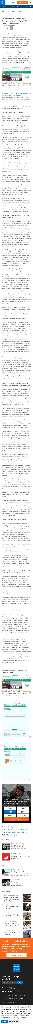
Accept (4, 1021)
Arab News (9, 362)
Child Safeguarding (12, 998)
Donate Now (22, 2)
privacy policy (7, 1015)
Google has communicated (9, 422)
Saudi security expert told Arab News (21, 311)
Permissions (27, 996)
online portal (13, 101)
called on (17, 649)
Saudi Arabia (23, 829)
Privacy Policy (19, 996)
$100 (23, 808)
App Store (24, 97)
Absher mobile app (13, 95)
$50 (10, 808)
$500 (23, 812)
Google (16, 414)
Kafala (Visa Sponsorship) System (17, 832)
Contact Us (5, 996)
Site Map (5, 998)
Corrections (12, 996)
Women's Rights (11, 835)
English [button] (14, 2)
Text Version (22, 998)
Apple (21, 414)
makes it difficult (6, 169)
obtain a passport (10, 124)
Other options (13, 1021)
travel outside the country (23, 124)
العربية (12, 14)
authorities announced (7, 206)
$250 (10, 812)
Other (23, 815)
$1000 (10, 815)
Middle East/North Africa (10, 829)
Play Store (20, 99)
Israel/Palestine (10, 6)
